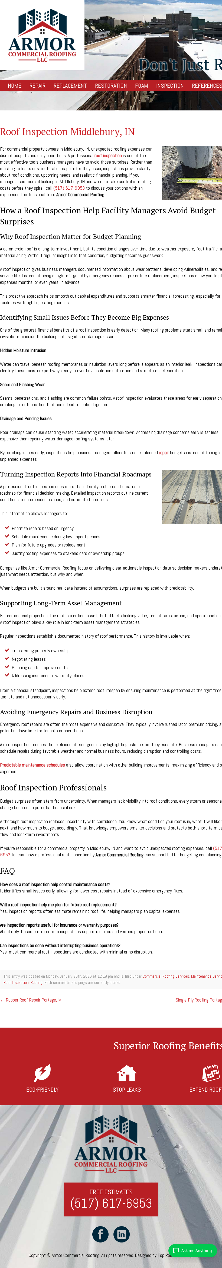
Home (14, 85)
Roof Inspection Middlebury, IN (67, 131)
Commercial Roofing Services (166, 976)
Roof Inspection (16, 982)
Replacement (70, 85)
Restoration (111, 85)
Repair (37, 85)
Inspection (170, 85)
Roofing (37, 982)
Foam (141, 85)
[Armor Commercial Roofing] (42, 35)
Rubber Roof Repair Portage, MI (31, 1000)
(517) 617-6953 (69, 188)
